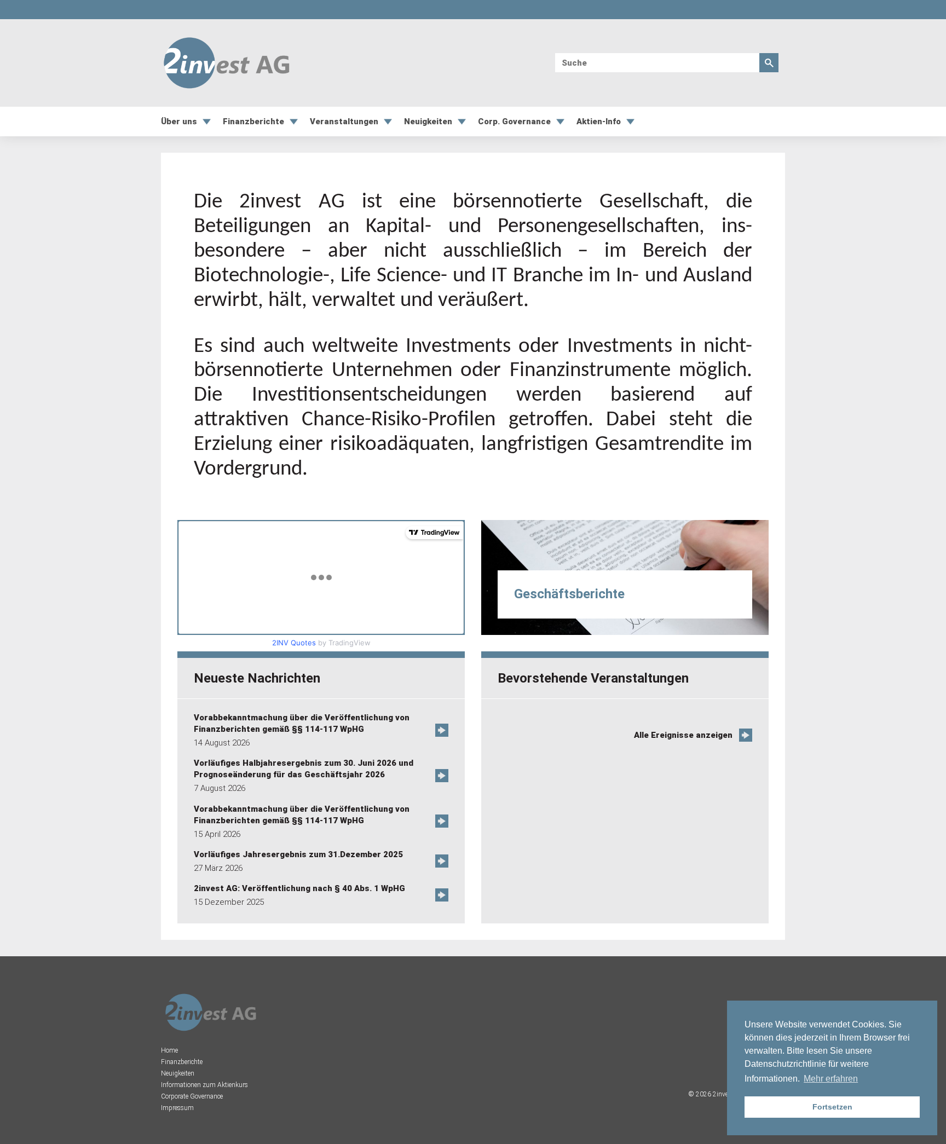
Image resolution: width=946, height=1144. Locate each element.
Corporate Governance (192, 1096)
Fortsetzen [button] (832, 1106)
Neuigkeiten (428, 121)
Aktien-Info (598, 121)
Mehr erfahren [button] (831, 1078)
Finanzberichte (253, 121)
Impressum (177, 1108)
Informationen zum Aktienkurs (204, 1085)
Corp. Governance (514, 121)
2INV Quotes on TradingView (341, 624)
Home (169, 1050)
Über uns (179, 121)
